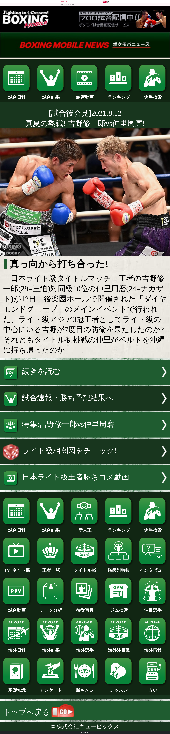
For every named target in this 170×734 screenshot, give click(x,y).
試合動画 (17, 610)
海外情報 (153, 650)
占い (153, 690)
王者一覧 (51, 570)
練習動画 (85, 97)
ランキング (119, 97)
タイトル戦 (85, 570)
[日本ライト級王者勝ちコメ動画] (85, 488)
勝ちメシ (85, 690)
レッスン (119, 690)
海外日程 (17, 650)
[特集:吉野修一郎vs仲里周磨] (85, 435)
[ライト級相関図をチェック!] (85, 461)
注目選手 (153, 610)
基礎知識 (17, 690)
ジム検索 (119, 610)
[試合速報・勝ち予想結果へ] (85, 408)
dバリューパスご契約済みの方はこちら (67, 4)
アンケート (51, 690)
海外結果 (51, 650)
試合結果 (51, 97)
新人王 (85, 530)
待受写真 (85, 610)
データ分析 (51, 610)
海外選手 (85, 650)
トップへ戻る (27, 712)
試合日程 (17, 97)
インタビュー (153, 570)
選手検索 (153, 97)
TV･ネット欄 (17, 570)
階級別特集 (119, 570)
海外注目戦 (119, 650)
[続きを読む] (85, 382)
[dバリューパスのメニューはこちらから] (108, 2)
